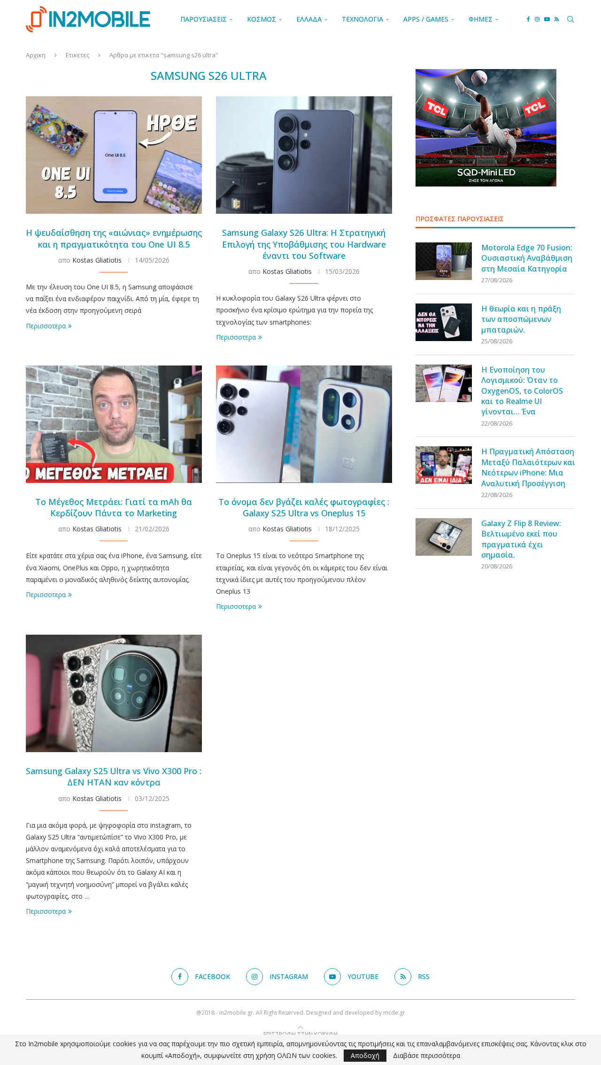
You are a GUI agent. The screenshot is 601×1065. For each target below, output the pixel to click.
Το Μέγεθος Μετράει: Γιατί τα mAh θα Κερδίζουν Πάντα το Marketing (113, 507)
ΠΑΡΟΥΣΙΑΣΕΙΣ (203, 19)
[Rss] (557, 19)
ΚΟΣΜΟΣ (261, 19)
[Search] (570, 19)
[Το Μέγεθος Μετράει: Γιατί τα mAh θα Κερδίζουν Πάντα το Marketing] (114, 424)
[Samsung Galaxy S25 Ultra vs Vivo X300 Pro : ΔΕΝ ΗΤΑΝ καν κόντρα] (114, 693)
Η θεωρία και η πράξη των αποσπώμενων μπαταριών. (521, 319)
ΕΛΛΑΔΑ (309, 19)
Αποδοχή (365, 1055)
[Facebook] (528, 19)
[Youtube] (547, 19)
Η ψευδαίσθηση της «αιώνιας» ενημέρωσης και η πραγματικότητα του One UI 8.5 (114, 238)
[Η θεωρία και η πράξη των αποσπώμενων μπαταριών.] (444, 322)
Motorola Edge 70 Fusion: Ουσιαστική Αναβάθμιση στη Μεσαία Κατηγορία (526, 258)
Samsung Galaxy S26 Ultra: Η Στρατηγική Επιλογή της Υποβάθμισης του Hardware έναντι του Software (304, 244)
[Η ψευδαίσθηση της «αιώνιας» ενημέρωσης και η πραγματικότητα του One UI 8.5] (114, 155)
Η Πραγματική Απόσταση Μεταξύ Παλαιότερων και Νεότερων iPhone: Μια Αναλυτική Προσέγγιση (528, 467)
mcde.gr (394, 1013)
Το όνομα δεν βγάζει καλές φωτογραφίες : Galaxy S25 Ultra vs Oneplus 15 (303, 507)
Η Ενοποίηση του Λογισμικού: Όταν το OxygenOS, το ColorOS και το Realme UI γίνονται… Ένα (522, 391)
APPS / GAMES (425, 19)
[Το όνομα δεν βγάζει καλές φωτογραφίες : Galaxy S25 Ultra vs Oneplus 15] (304, 424)
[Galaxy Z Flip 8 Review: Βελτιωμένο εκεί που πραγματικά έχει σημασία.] (444, 537)
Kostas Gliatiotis (97, 260)
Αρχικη (36, 55)
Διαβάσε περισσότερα (426, 1055)
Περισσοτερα (46, 325)
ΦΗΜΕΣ (481, 19)
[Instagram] (537, 19)
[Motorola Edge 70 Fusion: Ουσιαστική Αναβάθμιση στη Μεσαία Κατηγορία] (444, 261)
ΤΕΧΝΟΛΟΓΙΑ (362, 19)
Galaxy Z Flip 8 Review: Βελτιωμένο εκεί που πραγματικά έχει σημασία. (521, 539)
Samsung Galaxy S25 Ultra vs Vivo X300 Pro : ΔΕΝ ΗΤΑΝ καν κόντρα (113, 776)
